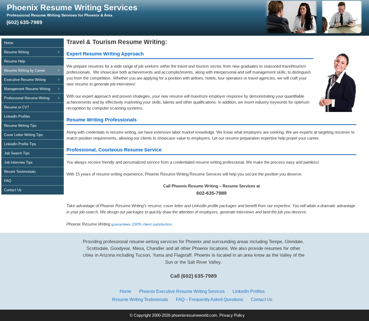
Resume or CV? (16, 107)
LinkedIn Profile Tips (20, 144)
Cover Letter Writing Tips (23, 135)
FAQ (7, 181)
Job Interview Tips (18, 162)
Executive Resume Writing (25, 80)
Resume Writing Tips (20, 126)
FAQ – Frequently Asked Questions (209, 299)
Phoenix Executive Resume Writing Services (182, 291)
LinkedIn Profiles (17, 116)
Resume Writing (16, 52)
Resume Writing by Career (24, 70)
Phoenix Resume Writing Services (72, 7)
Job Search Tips (17, 153)
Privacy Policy (232, 315)
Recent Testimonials (20, 172)
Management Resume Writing (27, 89)
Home (8, 43)
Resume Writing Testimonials (140, 299)
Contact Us (13, 190)
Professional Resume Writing (26, 98)
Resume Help (14, 61)
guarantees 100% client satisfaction (141, 224)
